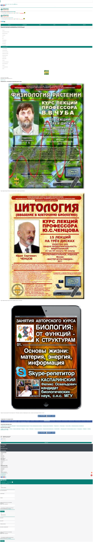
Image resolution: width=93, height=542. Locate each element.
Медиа (13, 4)
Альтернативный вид (4, 50)
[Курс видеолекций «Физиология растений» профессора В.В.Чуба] (46, 136)
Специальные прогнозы (38, 428)
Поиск (7, 429)
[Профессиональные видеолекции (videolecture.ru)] (9, 13)
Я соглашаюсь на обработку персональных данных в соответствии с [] (7, 509)
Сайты (54, 24)
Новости (84, 24)
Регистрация (3, 4)
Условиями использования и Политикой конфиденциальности (7, 509)
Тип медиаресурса (4, 40)
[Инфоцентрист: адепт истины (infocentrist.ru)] (11, 13)
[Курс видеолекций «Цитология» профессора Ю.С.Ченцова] (46, 246)
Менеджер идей (63, 428)
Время (2, 428)
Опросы (1, 463)
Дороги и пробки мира (17, 428)
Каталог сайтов (68, 425)
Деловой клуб (81, 425)
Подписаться (46, 442)
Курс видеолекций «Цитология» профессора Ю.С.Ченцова (11, 300)
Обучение (2, 453)
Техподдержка (79, 428)
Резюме (27, 428)
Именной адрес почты (3, 458)
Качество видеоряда (4, 48)
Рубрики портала (4, 425)
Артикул (3, 68)
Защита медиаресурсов (5, 63)
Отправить (2, 511)
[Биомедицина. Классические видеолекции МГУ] (7, 13)
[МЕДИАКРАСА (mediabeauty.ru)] (13, 13)
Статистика (2, 462)
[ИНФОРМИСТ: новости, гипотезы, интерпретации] (46, 416)
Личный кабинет (57, 428)
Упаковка (3, 65)
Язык (2, 38)
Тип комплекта (4, 43)
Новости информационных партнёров (36, 425)
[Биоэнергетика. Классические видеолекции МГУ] (5, 13)
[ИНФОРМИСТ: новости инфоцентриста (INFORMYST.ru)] (2, 13)
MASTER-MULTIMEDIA (5, 483)
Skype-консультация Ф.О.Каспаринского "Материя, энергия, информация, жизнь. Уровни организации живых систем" (22, 412)
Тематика (69, 24)
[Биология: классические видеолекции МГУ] (6, 13)
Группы (16, 4)
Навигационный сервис (5, 55)
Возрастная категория (4, 33)
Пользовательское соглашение (4, 466)
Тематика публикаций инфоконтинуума (23, 425)
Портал (6, 4)
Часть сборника (4, 45)
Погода (11, 428)
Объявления (31, 428)
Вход (1, 4)
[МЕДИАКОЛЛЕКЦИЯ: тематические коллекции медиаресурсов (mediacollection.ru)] (12, 13)
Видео (40, 24)
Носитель (3, 60)
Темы (8, 4)
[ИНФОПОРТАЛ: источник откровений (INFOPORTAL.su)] (3, 13)
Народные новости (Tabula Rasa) (48, 425)
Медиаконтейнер (4, 58)
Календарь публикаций (11, 425)
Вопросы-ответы (2, 456)
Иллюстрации (62, 425)
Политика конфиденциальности (4, 467)
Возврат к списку (3, 79)
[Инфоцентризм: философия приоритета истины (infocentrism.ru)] (10, 13)
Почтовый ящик (2, 469)
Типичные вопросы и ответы (71, 428)
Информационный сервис (5, 53)
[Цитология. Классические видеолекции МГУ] (8, 13)
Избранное (85, 428)
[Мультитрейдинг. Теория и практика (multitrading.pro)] (1, 13)
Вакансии (23, 428)
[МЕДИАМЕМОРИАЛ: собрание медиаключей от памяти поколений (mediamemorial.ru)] (18, 13)
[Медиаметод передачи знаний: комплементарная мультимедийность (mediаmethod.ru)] (17, 13)
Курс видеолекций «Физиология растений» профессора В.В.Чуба (13, 190)
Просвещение (25, 24)
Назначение (3, 35)
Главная (9, 24)
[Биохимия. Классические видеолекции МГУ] (4, 13)
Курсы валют (7, 428)
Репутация (2, 461)
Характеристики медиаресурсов (48, 428)
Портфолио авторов (75, 425)
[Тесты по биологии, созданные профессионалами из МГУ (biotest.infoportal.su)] (19, 13)
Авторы (11, 4)
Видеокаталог (56, 425)
